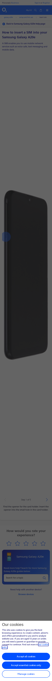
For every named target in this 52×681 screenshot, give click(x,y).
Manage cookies (25, 674)
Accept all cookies (26, 656)
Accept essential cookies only (26, 665)
